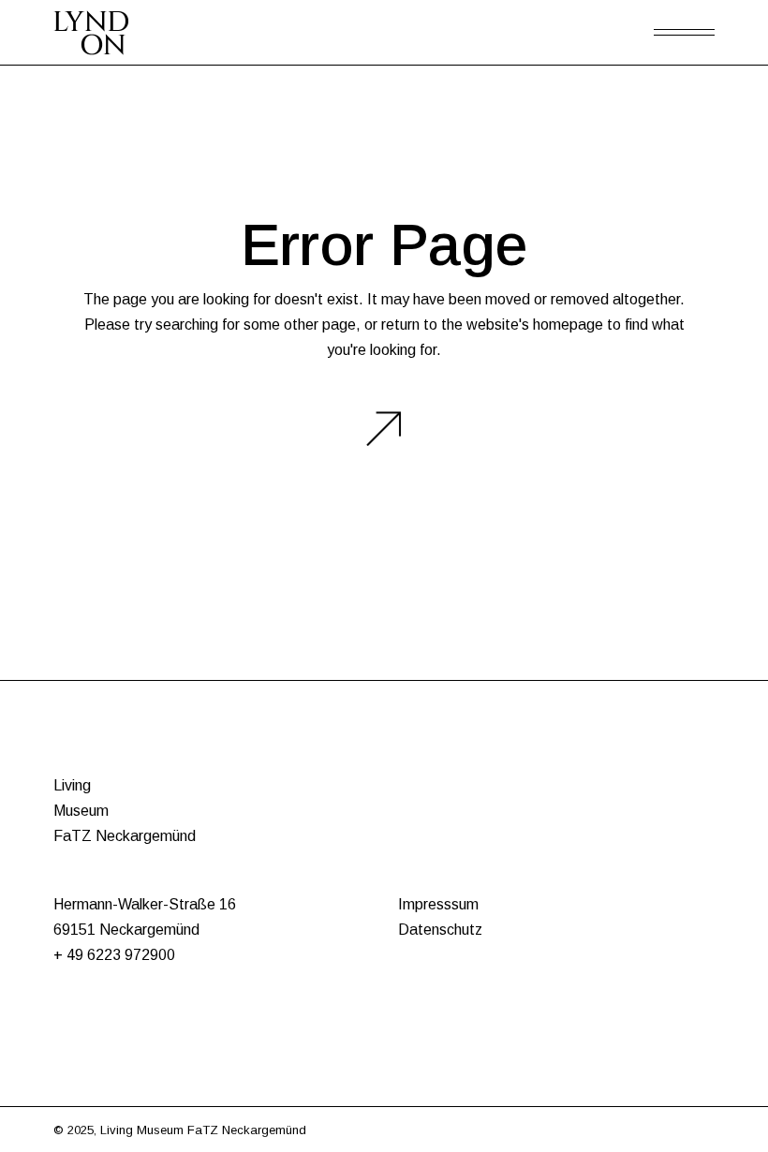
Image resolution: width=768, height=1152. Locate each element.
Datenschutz (440, 930)
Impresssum (438, 904)
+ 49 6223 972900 (114, 955)
